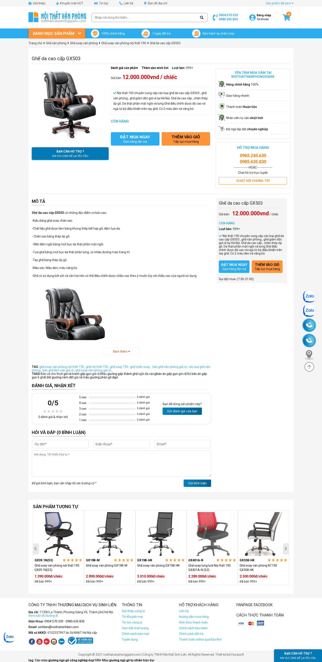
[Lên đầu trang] (309, 367)
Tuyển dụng (130, 639)
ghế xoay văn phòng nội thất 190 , (62, 367)
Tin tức (103, 3)
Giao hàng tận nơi (135, 138)
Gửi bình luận (197, 483)
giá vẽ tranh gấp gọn (78, 374)
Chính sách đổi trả (191, 634)
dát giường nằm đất (60, 377)
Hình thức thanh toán (193, 622)
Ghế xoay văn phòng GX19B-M (106, 565)
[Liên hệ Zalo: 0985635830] (311, 311)
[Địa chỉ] (311, 354)
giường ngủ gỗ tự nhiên (126, 660)
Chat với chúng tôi (253, 181)
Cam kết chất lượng (135, 628)
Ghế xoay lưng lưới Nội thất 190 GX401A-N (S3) (209, 568)
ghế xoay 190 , (120, 367)
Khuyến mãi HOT (71, 3)
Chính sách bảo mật (135, 634)
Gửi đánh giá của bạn (182, 411)
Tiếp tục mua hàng (186, 138)
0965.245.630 (253, 155)
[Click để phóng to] (70, 104)
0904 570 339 (228, 15)
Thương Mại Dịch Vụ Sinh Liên (87, 604)
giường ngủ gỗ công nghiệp (68, 660)
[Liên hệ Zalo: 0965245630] (311, 296)
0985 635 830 (228, 19)
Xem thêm (120, 351)
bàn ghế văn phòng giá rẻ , (170, 367)
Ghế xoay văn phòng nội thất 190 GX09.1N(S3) (57, 568)
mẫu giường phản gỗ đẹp (100, 377)
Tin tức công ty (132, 622)
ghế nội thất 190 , (98, 367)
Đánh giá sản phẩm (124, 68)
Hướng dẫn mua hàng (194, 616)
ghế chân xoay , (141, 367)
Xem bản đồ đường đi (43, 615)
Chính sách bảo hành (193, 628)
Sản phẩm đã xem (279, 3)
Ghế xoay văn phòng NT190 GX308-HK (258, 568)
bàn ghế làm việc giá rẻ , (58, 370)
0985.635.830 (253, 162)
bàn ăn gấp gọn (167, 374)
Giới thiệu (38, 3)
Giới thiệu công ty (133, 611)
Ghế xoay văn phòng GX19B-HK (158, 565)
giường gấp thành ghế (123, 374)
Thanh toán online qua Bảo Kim (200, 639)
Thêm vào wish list (155, 68)
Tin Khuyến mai (132, 616)
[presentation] (36, 548)
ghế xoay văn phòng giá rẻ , (93, 370)
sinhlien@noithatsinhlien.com (58, 627)
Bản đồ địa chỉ (157, 3)
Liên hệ (128, 3)
